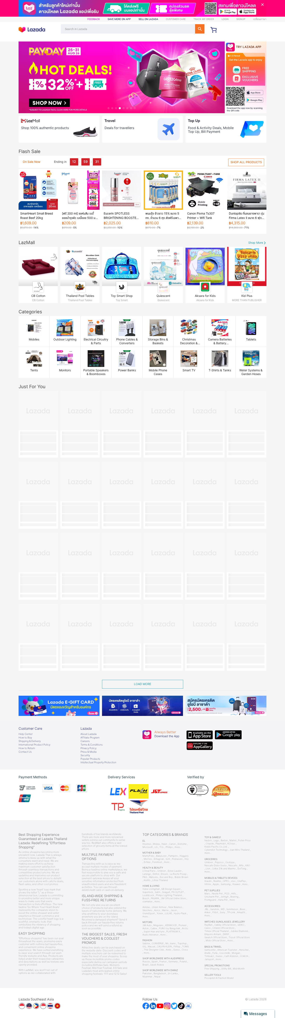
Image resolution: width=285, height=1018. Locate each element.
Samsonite (210, 949)
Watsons (153, 877)
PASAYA (155, 898)
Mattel (233, 840)
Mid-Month (239, 968)
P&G (144, 877)
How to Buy (25, 737)
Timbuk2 (209, 956)
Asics (157, 910)
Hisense (146, 844)
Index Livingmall (150, 889)
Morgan (236, 953)
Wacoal (151, 946)
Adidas (146, 907)
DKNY (226, 934)
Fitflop (177, 946)
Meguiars (158, 925)
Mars (207, 893)
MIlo (241, 865)
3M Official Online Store (173, 898)
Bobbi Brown (181, 877)
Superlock (147, 892)
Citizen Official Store (223, 928)
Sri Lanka (173, 973)
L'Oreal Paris (148, 870)
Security (85, 755)
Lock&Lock (148, 895)
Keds (168, 949)
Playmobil (221, 843)
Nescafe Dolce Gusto (215, 865)
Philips (169, 847)
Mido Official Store (216, 940)
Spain (154, 961)
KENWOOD (171, 925)
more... (178, 847)
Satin (157, 892)
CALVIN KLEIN (164, 946)
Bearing (234, 896)
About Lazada (89, 734)
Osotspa (229, 862)
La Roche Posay (178, 874)
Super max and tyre (154, 931)
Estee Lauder (175, 870)
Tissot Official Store (239, 937)
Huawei (236, 884)
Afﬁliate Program (90, 737)
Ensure (164, 874)
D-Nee (147, 862)
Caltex (153, 928)
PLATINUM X (173, 931)
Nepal (157, 976)
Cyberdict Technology (216, 849)
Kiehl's (147, 880)
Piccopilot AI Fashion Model (218, 978)
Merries (148, 859)
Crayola (210, 843)
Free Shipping (211, 968)
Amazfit (241, 912)
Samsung (226, 884)
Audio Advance (150, 934)
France (162, 961)
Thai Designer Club (154, 949)
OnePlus (241, 881)
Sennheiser (232, 909)
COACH (244, 956)
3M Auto (146, 925)
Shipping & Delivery (30, 741)
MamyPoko (148, 855)
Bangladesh (160, 973)
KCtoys (231, 843)
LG (156, 847)
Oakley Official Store (225, 924)
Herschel (243, 949)
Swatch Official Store (215, 937)
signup (240, 19)
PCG (226, 893)
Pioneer (183, 925)
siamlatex (147, 901)
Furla (214, 953)
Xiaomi (208, 881)
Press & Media (89, 752)
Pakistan (147, 973)
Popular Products (90, 759)
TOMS (185, 946)
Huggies (184, 855)
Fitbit (215, 912)
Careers (85, 741)
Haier (164, 844)
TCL (161, 847)
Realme (217, 881)
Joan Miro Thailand (240, 849)
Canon (172, 844)
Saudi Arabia (157, 964)
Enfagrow (159, 859)
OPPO (226, 881)
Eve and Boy (166, 877)
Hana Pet (223, 899)
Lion (208, 868)
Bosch (145, 898)
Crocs (185, 949)
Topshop (182, 943)
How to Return (27, 748)
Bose (242, 909)
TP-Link (231, 912)
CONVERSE (158, 943)
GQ (144, 946)
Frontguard (210, 899)
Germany (173, 961)
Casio (207, 928)
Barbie (224, 840)
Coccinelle (224, 953)
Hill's (233, 893)
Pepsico (219, 862)
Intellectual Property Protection (98, 762)
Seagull (166, 892)
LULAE (168, 913)
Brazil (145, 964)
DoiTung (241, 868)
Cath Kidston (231, 956)
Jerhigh (224, 896)
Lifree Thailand (160, 880)
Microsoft (147, 847)
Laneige (146, 874)
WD (222, 909)
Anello (207, 953)
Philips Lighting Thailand (169, 895)
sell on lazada (148, 19)
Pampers (173, 855)
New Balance (175, 907)
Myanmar (147, 976)
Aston (145, 928)
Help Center (26, 734)
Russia (146, 961)
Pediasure (177, 859)
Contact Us (25, 752)
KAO (247, 865)
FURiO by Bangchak (169, 928)
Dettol (156, 874)
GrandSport (148, 913)
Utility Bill (226, 968)
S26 (168, 859)
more (232, 899)
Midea (156, 844)
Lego (216, 840)
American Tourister (227, 949)
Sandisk (214, 909)
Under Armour (159, 907)
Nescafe (232, 865)
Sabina (146, 943)
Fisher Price (244, 840)
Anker (207, 912)
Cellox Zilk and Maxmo (224, 868)
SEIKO (241, 924)
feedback (93, 19)
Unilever (161, 870)
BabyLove (161, 855)
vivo (233, 881)
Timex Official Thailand (216, 931)
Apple (216, 884)
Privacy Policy (88, 748)
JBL (206, 909)
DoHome (182, 844)
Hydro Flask (180, 913)
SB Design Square (170, 889)
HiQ (186, 859)
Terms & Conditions (92, 745)
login (225, 19)
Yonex (160, 913)
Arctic (185, 928)
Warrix (165, 910)
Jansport (209, 959)
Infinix (207, 884)
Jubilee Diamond (239, 931)
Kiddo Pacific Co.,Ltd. (216, 846)
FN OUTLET (178, 892)
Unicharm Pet (211, 896)
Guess (176, 949)
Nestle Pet (217, 893)
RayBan (208, 924)
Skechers (147, 910)
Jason (173, 910)
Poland (183, 961)
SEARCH (199, 29)
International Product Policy (34, 745)
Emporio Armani (212, 934)
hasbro (208, 840)
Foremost (157, 862)
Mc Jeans (170, 943)
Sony (222, 912)
